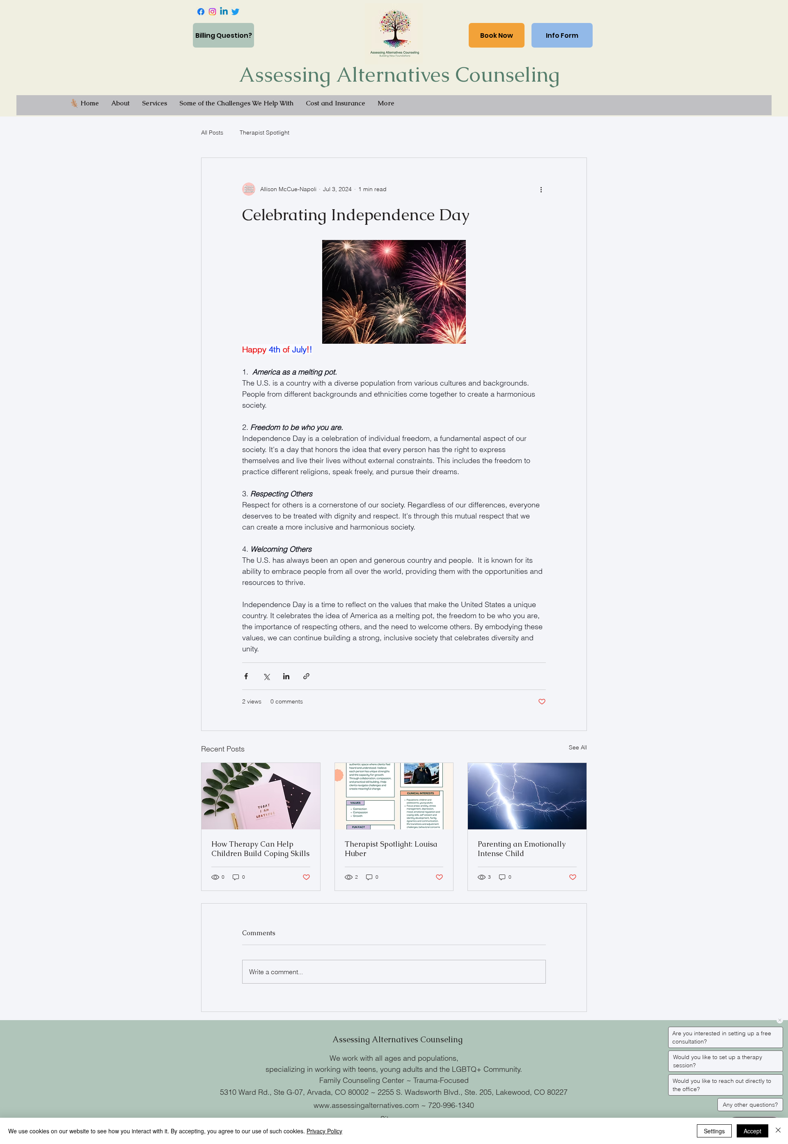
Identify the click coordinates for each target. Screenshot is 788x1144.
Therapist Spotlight (264, 132)
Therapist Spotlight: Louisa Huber (391, 848)
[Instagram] (212, 11)
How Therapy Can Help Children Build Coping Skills (260, 848)
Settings (714, 1131)
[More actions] (541, 189)
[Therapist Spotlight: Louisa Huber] (394, 796)
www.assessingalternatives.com (366, 1105)
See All (578, 747)
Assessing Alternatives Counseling (399, 74)
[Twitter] (235, 11)
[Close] (778, 1130)
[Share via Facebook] (246, 676)
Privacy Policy (324, 1131)
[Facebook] (201, 11)
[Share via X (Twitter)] (266, 676)
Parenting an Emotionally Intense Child (522, 848)
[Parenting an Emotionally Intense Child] (527, 796)
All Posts (212, 132)
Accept (752, 1131)
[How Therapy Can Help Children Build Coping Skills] (261, 796)
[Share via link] (306, 676)
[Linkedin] (224, 11)
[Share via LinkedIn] (286, 676)
